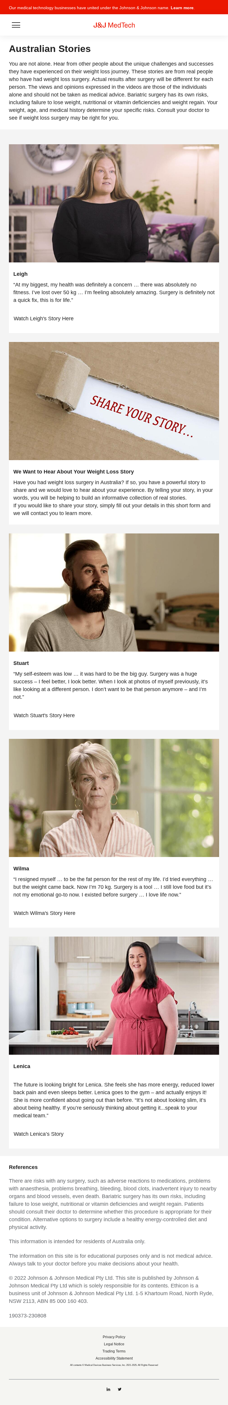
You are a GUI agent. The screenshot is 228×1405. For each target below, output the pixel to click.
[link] (46, 318)
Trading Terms (114, 1351)
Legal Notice (114, 1344)
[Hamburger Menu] (16, 25)
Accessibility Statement (114, 1358)
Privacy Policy (114, 1337)
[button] (215, 9)
